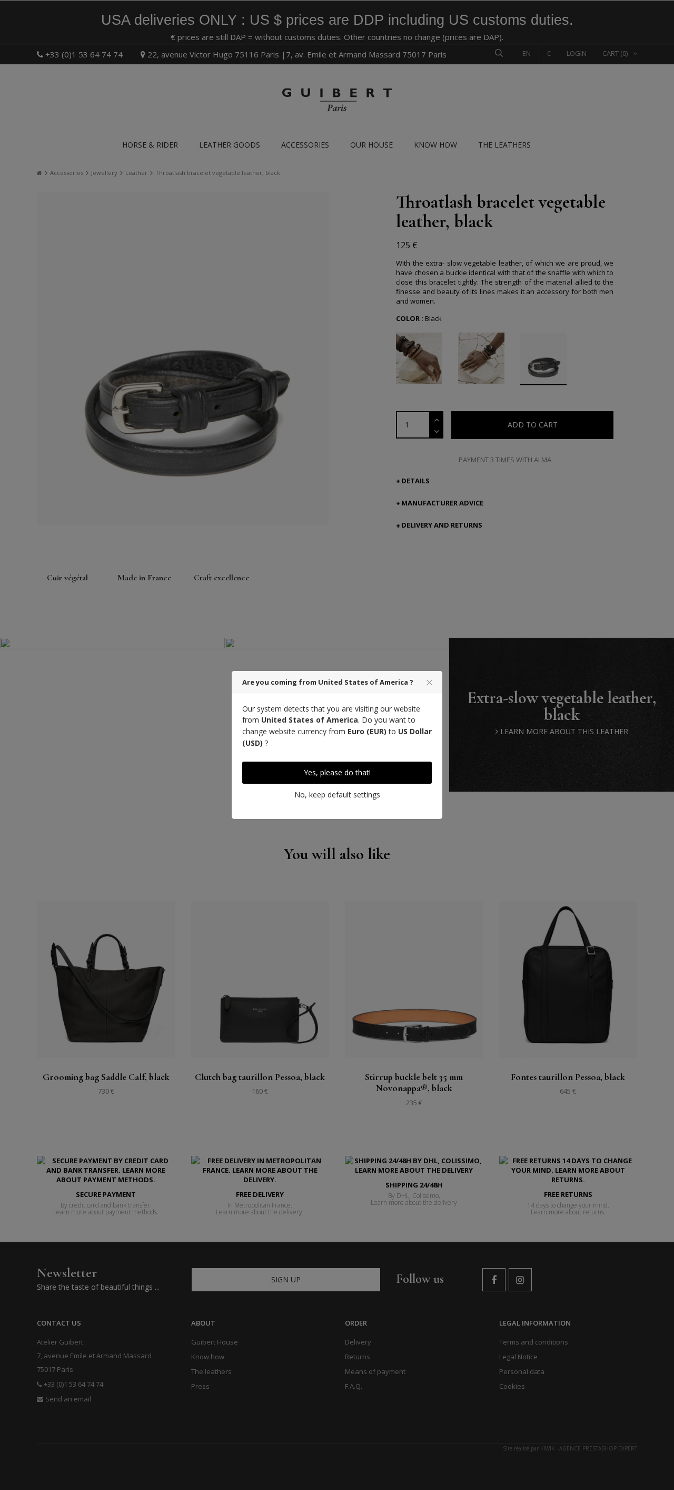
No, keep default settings (337, 795)
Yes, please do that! (337, 772)
